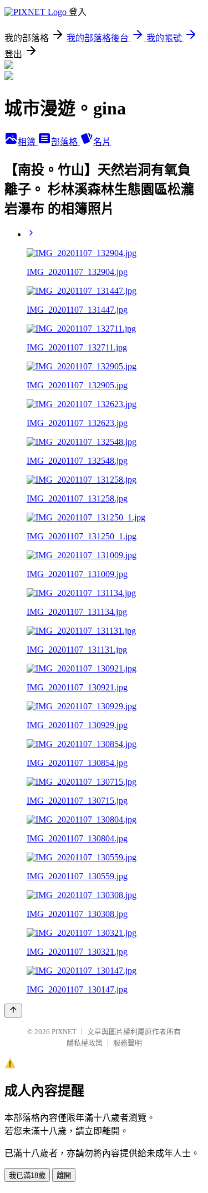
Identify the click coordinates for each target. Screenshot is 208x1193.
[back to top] (13, 1010)
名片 (102, 142)
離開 (64, 1175)
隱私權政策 (85, 1043)
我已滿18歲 (27, 1175)
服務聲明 (127, 1043)
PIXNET (64, 1031)
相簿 (28, 142)
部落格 (65, 142)
